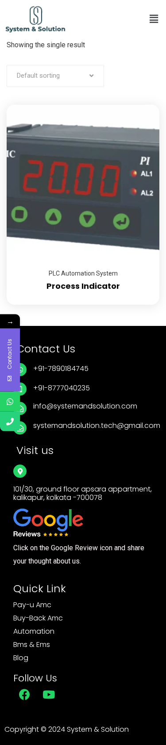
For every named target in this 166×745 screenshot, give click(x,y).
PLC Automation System (83, 273)
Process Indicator (83, 285)
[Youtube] (49, 694)
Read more (142, 104)
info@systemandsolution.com (85, 406)
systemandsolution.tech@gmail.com (96, 425)
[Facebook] (24, 694)
